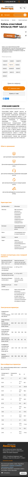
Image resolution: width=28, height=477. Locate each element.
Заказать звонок (19, 1)
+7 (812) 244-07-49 (9, 1)
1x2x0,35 (5, 61)
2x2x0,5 (18, 68)
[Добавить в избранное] (25, 32)
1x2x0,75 (18, 61)
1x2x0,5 (12, 61)
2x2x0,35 (11, 68)
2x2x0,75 (5, 72)
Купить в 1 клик (14, 93)
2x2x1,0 (12, 72)
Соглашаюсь (6, 472)
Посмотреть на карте (8, 460)
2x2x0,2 (5, 68)
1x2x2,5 (17, 64)
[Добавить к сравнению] (25, 35)
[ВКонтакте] (6, 99)
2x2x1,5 (18, 72)
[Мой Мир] (8, 99)
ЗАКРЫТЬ (23, 473)
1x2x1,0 (5, 64)
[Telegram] (4, 99)
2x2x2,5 (5, 76)
